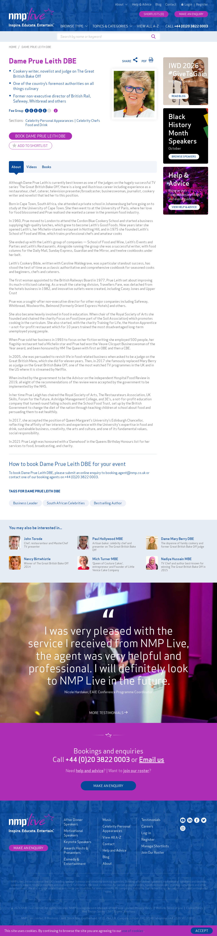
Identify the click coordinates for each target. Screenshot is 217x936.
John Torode (33, 539)
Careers (147, 826)
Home (13, 47)
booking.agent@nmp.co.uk (126, 473)
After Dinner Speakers (73, 822)
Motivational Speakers (73, 833)
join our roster (136, 770)
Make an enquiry (191, 14)
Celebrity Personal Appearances (49, 120)
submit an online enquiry (83, 473)
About (107, 863)
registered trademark (94, 908)
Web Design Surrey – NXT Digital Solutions (108, 911)
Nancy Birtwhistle (37, 559)
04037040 (147, 918)
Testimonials (150, 820)
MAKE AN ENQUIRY (108, 786)
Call (187, 26)
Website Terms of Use (169, 908)
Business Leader (25, 503)
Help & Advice (142, 4)
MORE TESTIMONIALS (106, 712)
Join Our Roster (152, 852)
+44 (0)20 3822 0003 (81, 477)
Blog (158, 4)
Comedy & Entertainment (75, 861)
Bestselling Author (108, 503)
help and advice (89, 770)
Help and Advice (115, 850)
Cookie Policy (194, 908)
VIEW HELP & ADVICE (184, 207)
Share (127, 61)
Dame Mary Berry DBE (177, 539)
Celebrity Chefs (88, 120)
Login (188, 4)
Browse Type (72, 26)
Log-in (146, 833)
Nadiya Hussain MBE (176, 559)
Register (202, 4)
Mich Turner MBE (105, 559)
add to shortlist (33, 145)
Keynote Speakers (77, 842)
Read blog (178, 96)
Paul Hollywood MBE (107, 539)
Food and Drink (36, 125)
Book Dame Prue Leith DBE (40, 136)
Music (107, 820)
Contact (170, 4)
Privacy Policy (143, 908)
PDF (144, 61)
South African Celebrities (66, 503)
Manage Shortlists (155, 846)
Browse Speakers (184, 156)
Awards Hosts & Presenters (76, 850)
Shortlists (154, 14)
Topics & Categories (110, 26)
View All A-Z (148, 26)
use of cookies (132, 931)
